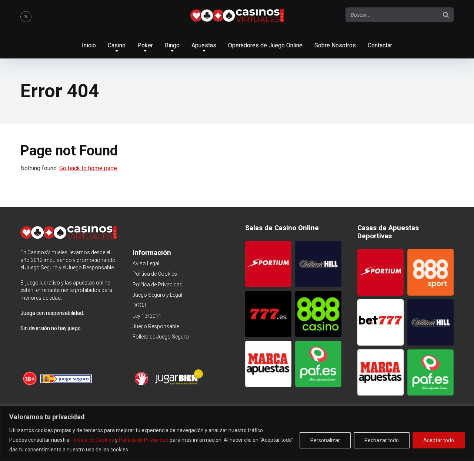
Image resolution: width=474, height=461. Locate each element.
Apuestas (203, 45)
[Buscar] (445, 15)
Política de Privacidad (143, 440)
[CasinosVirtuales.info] (237, 16)
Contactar (380, 45)
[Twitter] (25, 16)
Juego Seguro (41, 267)
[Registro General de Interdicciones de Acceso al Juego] (142, 384)
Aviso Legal (146, 263)
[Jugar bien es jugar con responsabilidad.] (178, 384)
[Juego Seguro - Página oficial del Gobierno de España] (66, 384)
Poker (145, 45)
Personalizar (325, 440)
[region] (237, 433)
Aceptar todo (438, 440)
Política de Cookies (92, 440)
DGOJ (139, 305)
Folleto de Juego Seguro (161, 337)
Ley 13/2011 (147, 316)
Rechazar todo (381, 440)
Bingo (172, 45)
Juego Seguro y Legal (157, 295)
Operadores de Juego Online (265, 45)
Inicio (89, 45)
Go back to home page (88, 168)
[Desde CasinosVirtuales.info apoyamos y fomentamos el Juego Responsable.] (30, 384)
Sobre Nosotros (335, 45)
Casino (117, 45)
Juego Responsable (156, 326)
